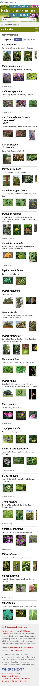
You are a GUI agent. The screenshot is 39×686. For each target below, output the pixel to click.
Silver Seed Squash (24, 194)
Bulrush (16, 505)
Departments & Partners (11, 676)
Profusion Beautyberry (24, 70)
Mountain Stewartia (21, 479)
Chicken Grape (7, 607)
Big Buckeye (6, 48)
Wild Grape (32, 607)
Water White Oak (15, 318)
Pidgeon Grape (17, 558)
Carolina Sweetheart (9, 127)
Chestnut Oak (14, 339)
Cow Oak (23, 339)
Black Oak (5, 384)
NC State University (9, 631)
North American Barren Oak (18, 384)
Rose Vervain (27, 532)
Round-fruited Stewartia (10, 452)
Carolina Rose (6, 408)
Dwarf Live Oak (7, 363)
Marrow (10, 219)
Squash (22, 219)
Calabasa (18, 246)
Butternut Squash (8, 246)
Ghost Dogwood (7, 172)
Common (26, 39)
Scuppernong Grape (21, 579)
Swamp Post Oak (21, 316)
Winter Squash (7, 222)
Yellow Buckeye (27, 48)
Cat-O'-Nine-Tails (25, 505)
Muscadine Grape (8, 579)
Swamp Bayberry (14, 274)
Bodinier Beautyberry (9, 70)
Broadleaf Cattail (7, 505)
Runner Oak (30, 363)
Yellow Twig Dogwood (25, 151)
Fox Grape (16, 607)
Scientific (18, 39)
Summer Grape (27, 558)
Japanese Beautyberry (18, 95)
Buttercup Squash (20, 217)
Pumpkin (16, 219)
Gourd (16, 194)
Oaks (11, 294)
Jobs (18, 673)
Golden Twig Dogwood (9, 151)
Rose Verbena (18, 532)
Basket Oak (6, 339)
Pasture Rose (16, 408)
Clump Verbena (7, 532)
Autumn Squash (7, 217)
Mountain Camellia (8, 479)
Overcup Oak (10, 316)
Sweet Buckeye (16, 48)
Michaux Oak (31, 339)
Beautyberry (6, 95)
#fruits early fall (8, 35)
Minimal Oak (17, 363)
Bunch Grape (6, 558)
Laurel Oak (5, 294)
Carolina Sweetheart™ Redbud (27, 127)
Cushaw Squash (7, 194)
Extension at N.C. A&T (10, 681)
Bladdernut (20, 432)
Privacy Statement (15, 650)
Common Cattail (7, 507)
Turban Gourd (30, 219)
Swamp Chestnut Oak (13, 341)
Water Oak (33, 386)
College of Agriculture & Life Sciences (16, 678)
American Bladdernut (9, 432)
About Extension (8, 673)
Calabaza (24, 246)
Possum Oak (24, 386)
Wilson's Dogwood (20, 172)
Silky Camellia (23, 452)
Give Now (23, 681)
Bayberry (5, 274)
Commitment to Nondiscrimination (21, 648)
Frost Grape (24, 607)
